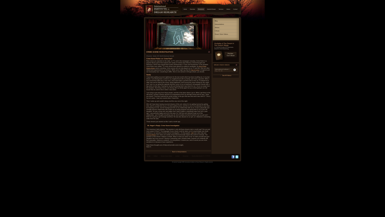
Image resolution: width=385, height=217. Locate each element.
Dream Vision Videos (221, 34)
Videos (228, 9)
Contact (235, 9)
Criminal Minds (151, 135)
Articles (217, 27)
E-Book (217, 31)
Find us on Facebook (233, 157)
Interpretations (219, 24)
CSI (192, 133)
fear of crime (195, 70)
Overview (192, 9)
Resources (201, 9)
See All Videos (226, 75)
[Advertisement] (192, 169)
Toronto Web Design (197, 156)
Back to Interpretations (179, 152)
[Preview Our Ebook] (230, 54)
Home (185, 9)
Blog (216, 21)
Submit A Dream (211, 9)
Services (221, 9)
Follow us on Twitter (237, 157)
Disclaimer (185, 156)
